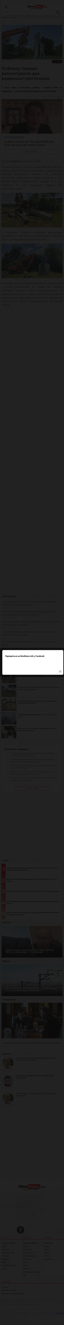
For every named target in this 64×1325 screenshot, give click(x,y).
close (60, 671)
